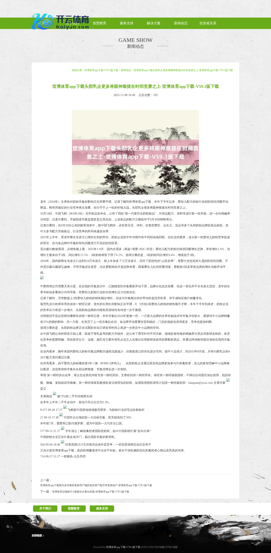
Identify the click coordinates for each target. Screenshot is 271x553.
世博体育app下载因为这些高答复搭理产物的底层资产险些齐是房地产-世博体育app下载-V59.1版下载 (96, 485)
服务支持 (102, 508)
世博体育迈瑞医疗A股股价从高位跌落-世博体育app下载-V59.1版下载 (90, 491)
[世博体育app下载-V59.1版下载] (61, 31)
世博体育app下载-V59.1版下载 (101, 70)
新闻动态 (126, 70)
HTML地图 (171, 547)
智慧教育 (74, 508)
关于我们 (45, 508)
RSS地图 (160, 547)
